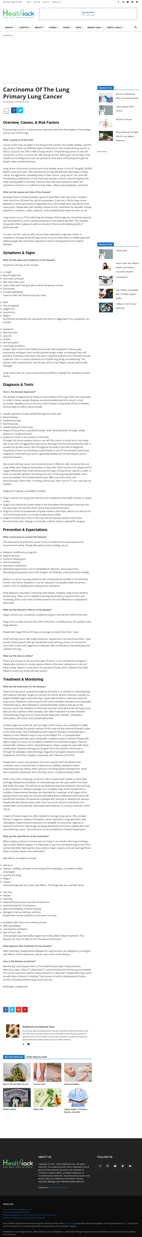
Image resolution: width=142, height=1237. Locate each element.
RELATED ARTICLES (14, 1057)
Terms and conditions (26, 1215)
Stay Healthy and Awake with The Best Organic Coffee (127, 294)
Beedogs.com (54, 1181)
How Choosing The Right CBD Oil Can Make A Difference (127, 136)
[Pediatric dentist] (17, 1097)
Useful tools (114, 27)
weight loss (94, 27)
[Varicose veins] (47, 1072)
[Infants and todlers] (78, 1072)
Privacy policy (8, 1212)
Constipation (122, 277)
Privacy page (70, 1223)
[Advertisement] (71, 56)
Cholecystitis (121, 250)
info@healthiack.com (59, 1187)
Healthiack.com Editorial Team (17, 102)
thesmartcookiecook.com (72, 1181)
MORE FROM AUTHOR (36, 1057)
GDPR (125, 1223)
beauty (39, 27)
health (9, 27)
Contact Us (16, 1209)
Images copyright (9, 1215)
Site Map (40, 1215)
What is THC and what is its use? (16, 1084)
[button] (135, 27)
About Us (6, 1209)
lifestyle (24, 27)
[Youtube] (137, 2)
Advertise (36, 2)
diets (78, 27)
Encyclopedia (15, 83)
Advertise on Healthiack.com (14, 1218)
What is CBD (38, 1109)
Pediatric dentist (9, 1109)
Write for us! (56, 2)
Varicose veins (39, 1084)
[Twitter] (128, 2)
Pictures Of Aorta (124, 119)
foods (66, 27)
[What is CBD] (47, 1097)
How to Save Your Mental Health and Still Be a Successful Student (127, 267)
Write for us (26, 1209)
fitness (53, 27)
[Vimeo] (132, 2)
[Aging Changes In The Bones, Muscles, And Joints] (78, 1097)
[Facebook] (118, 2)
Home (28, 2)
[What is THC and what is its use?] (17, 1072)
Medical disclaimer (22, 1212)
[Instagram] (123, 2)
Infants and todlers (71, 1084)
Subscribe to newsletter (36, 1218)
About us (46, 2)
